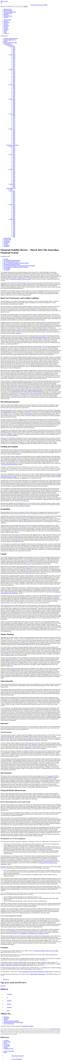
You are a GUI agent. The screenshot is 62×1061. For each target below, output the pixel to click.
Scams (5, 1052)
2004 (14, 79)
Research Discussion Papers (10, 42)
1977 (14, 119)
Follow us (4, 989)
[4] (53, 640)
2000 (14, 85)
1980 (14, 115)
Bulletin (5, 41)
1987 (14, 104)
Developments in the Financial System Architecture (16, 267)
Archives (6, 28)
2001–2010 (12, 69)
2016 (14, 61)
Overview (6, 259)
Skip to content (4, 1)
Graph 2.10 (25, 500)
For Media (6, 1040)
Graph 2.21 (35, 744)
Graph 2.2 (16, 315)
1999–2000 (12, 184)
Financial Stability (8, 13)
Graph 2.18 (14, 661)
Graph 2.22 (28, 747)
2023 (14, 50)
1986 (14, 106)
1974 (14, 123)
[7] (52, 940)
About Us (6, 17)
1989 (14, 101)
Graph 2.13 (17, 540)
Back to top (6, 979)
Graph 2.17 (8, 652)
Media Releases (7, 19)
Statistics (6, 24)
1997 (14, 89)
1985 (14, 107)
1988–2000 (12, 219)
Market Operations (8, 10)
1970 (14, 130)
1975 (14, 122)
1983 (14, 110)
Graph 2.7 (18, 453)
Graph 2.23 (50, 776)
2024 (14, 49)
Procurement (7, 1046)
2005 (14, 77)
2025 (14, 48)
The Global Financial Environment (12, 260)
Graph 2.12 (25, 518)
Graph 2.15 (28, 567)
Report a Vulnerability (9, 1051)
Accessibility (7, 1044)
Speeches (6, 21)
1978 (14, 118)
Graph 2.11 (12, 517)
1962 (14, 141)
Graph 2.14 (32, 559)
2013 (14, 65)
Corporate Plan (7, 238)
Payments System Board (12, 145)
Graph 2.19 (16, 701)
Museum (6, 1019)
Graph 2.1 (33, 309)
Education (6, 29)
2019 (14, 57)
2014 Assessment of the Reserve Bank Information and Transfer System (35, 971)
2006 (14, 76)
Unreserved (6, 1018)
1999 (14, 87)
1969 (14, 131)
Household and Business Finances (12, 264)
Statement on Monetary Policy (11, 38)
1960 (14, 143)
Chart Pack (6, 25)
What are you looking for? (7, 6)
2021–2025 (12, 46)
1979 (14, 116)
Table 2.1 (30, 413)
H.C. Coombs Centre (9, 1023)
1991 (14, 97)
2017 (14, 60)
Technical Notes (7, 239)
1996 (14, 91)
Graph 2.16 (25, 643)
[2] (48, 602)
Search (25, 6)
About (11, 189)
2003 (14, 80)
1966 (14, 135)
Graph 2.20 (11, 736)
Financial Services (8, 16)
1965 (14, 137)
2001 (14, 83)
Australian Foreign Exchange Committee (13, 1022)
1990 (14, 100)
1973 (14, 124)
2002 (14, 81)
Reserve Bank (10, 45)
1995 (14, 92)
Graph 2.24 (13, 930)
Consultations (7, 242)
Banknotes (6, 14)
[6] (20, 834)
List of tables (7, 269)
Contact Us (6, 33)
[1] (19, 468)
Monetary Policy (8, 9)
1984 (14, 108)
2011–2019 (12, 191)
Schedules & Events (8, 1048)
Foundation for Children (27, 1026)
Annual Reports (7, 43)
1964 (14, 138)
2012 (14, 66)
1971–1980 (12, 114)
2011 (14, 68)
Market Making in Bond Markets (38, 974)
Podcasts (6, 243)
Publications (6, 22)
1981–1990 (12, 99)
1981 (14, 112)
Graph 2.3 (45, 329)
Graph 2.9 (23, 484)
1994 (14, 93)
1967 (14, 134)
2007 (14, 74)
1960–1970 (12, 128)
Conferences (7, 245)
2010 (14, 70)
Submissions (7, 240)
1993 (14, 95)
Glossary (6, 1047)
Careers (5, 30)
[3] (37, 608)
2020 (14, 56)
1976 (14, 120)
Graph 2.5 (52, 374)
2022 (14, 52)
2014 (14, 64)
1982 (14, 111)
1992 (14, 96)
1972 (14, 126)
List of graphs (7, 268)
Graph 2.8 (6, 457)
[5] (15, 784)
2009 (14, 72)
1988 (14, 103)
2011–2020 (12, 54)
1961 (14, 142)
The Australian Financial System (11, 261)
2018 (14, 58)
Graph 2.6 (9, 432)
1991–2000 (12, 84)
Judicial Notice (7, 1041)
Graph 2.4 (18, 333)
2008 (14, 73)
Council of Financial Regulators (11, 1021)
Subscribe (3, 985)
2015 (14, 62)
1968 (14, 133)
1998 (14, 88)
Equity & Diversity (11, 188)
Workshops (6, 246)
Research (6, 26)
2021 (14, 53)
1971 (14, 127)
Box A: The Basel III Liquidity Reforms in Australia (16, 263)
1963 (14, 139)
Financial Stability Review (10, 39)
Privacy (5, 1043)
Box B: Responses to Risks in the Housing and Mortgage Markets (19, 265)
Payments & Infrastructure (10, 12)
